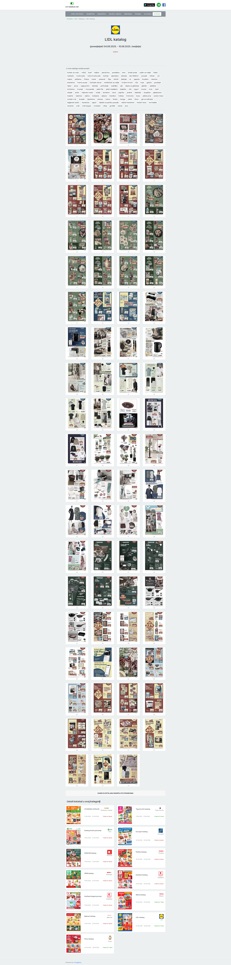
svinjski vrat (71, 99)
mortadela (153, 102)
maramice (85, 102)
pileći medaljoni (112, 89)
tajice (69, 86)
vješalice (153, 86)
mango (122, 99)
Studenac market (106, 810)
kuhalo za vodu (73, 72)
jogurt (136, 89)
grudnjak (157, 82)
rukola (120, 106)
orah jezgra (86, 106)
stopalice (147, 92)
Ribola (161, 896)
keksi (130, 99)
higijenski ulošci (73, 102)
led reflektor (134, 76)
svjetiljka (114, 86)
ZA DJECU (147, 14)
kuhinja (105, 76)
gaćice (149, 82)
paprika (121, 92)
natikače (70, 76)
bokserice (71, 82)
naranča (70, 106)
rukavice (154, 79)
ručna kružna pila (93, 76)
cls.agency (77, 962)
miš (130, 89)
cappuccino (85, 86)
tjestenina (91, 99)
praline (129, 92)
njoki (157, 89)
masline (70, 96)
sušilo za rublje (145, 72)
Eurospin (161, 834)
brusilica (145, 79)
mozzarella (90, 89)
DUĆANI (157, 14)
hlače (155, 72)
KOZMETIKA (90, 14)
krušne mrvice (127, 82)
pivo (126, 106)
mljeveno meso (87, 92)
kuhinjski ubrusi (95, 82)
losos (138, 96)
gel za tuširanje (147, 99)
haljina (96, 72)
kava (114, 92)
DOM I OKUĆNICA (77, 14)
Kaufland (161, 877)
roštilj (83, 72)
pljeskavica (157, 92)
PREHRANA (128, 14)
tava (123, 72)
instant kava (141, 102)
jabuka (104, 96)
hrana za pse (82, 82)
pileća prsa (147, 96)
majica (69, 79)
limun (137, 99)
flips (109, 79)
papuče (137, 79)
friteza (86, 79)
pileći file (100, 89)
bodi (90, 72)
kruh (150, 89)
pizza (76, 86)
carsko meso (158, 96)
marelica (112, 96)
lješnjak (124, 79)
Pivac (110, 941)
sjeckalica (114, 76)
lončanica (71, 89)
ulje (121, 86)
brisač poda (132, 72)
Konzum (109, 855)
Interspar (109, 874)
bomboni (106, 92)
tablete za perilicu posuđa (109, 102)
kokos (108, 99)
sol (158, 76)
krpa (142, 82)
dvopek (82, 99)
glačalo (144, 86)
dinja (105, 106)
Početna (69, 19)
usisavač (102, 79)
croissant (97, 106)
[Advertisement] (115, 58)
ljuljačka (123, 89)
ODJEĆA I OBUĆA (115, 14)
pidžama (78, 79)
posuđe (144, 76)
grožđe (112, 106)
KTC (110, 832)
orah (78, 106)
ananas (100, 99)
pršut (77, 92)
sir (130, 79)
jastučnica (105, 72)
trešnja (121, 96)
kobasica (95, 96)
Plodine (161, 853)
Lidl (75, 19)
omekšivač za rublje (111, 82)
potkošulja (104, 86)
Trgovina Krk (159, 810)
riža (136, 82)
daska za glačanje (132, 86)
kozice (143, 89)
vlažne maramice (127, 102)
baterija (124, 76)
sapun (94, 102)
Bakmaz (109, 917)
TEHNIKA (138, 14)
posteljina (115, 72)
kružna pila (80, 76)
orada (98, 92)
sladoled (138, 92)
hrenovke (129, 96)
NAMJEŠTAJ (101, 14)
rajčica (87, 96)
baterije (95, 86)
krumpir (80, 89)
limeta (115, 99)
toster (93, 79)
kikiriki (116, 79)
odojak (69, 92)
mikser (152, 76)
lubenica (79, 96)
